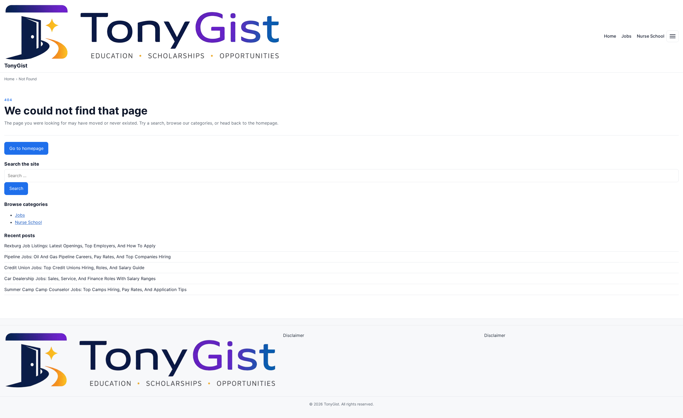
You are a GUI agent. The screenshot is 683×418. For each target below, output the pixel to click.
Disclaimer (293, 335)
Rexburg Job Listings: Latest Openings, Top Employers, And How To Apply (80, 245)
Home (610, 36)
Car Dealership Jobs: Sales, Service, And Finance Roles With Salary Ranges (80, 278)
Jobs (626, 36)
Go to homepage (26, 148)
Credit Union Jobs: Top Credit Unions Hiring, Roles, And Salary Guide (74, 267)
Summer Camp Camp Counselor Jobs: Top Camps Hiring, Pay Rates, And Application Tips (95, 289)
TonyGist (15, 65)
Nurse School (650, 36)
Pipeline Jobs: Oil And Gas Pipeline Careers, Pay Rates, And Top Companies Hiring (87, 256)
